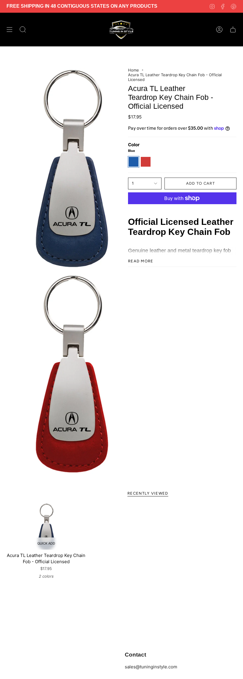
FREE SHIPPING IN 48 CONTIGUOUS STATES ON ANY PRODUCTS (82, 6)
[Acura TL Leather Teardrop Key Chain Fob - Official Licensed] (46, 526)
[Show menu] (9, 29)
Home (133, 70)
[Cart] (233, 29)
